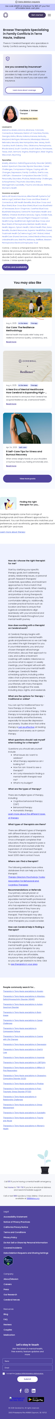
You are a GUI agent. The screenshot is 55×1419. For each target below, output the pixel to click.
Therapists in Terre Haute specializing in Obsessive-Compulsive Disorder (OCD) (24, 1077)
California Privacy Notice (16, 1227)
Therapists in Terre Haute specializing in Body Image (22, 1013)
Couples (8, 1329)
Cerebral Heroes (12, 1299)
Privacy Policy (10, 1237)
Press (6, 1289)
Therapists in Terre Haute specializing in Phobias (23, 1083)
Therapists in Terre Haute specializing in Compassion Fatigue (19, 1029)
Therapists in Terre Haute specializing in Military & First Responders (24, 1069)
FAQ (6, 1319)
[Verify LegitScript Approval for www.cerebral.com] (8, 1265)
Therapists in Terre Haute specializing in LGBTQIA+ (24, 1062)
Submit (27, 1379)
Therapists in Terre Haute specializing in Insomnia (23, 1057)
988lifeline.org (33, 1198)
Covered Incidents (13, 1247)
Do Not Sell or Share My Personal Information (26, 1242)
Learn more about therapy (12, 532)
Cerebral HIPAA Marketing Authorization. (29, 1373)
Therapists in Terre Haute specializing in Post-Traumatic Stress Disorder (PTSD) (22, 1090)
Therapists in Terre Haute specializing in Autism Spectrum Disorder (23, 1005)
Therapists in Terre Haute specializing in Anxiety (23, 991)
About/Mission (11, 1279)
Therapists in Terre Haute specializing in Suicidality (24, 1112)
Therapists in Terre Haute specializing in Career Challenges (23, 1021)
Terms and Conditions (15, 1232)
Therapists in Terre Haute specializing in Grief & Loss (23, 1050)
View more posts (27, 478)
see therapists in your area (24, 964)
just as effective (26, 727)
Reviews (8, 1324)
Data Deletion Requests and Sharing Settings (26, 1252)
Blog (6, 1314)
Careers (8, 1284)
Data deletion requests (29, 2)
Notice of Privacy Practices (17, 1221)
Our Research (10, 1294)
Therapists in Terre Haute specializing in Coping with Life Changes (23, 1037)
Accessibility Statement (15, 1216)
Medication (9, 1334)
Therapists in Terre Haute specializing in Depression (24, 1044)
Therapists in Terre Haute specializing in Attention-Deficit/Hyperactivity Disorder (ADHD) (24, 997)
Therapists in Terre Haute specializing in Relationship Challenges (19, 1098)
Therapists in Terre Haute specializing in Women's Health (23, 1127)
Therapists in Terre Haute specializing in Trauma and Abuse (23, 1119)
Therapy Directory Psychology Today (26, 877)
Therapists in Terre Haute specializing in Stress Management (22, 1106)
